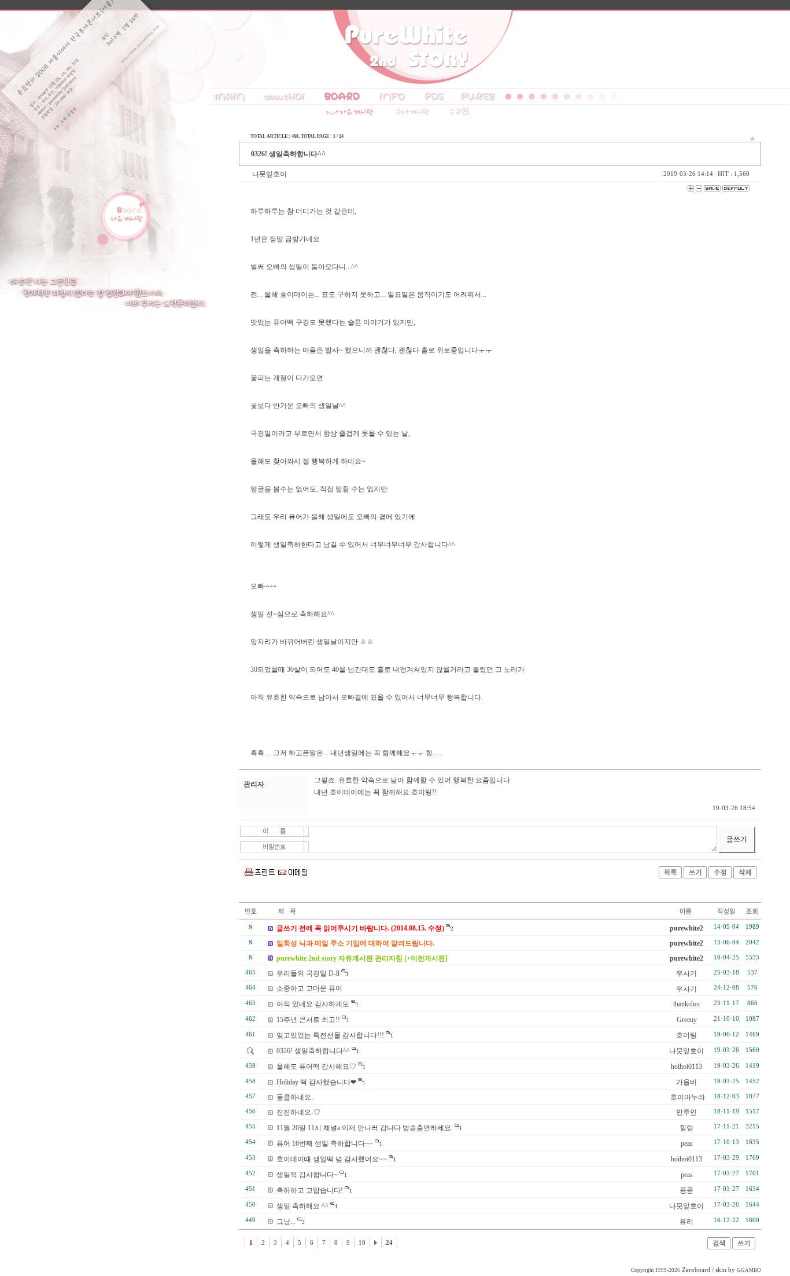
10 (362, 1243)
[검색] (718, 1247)
